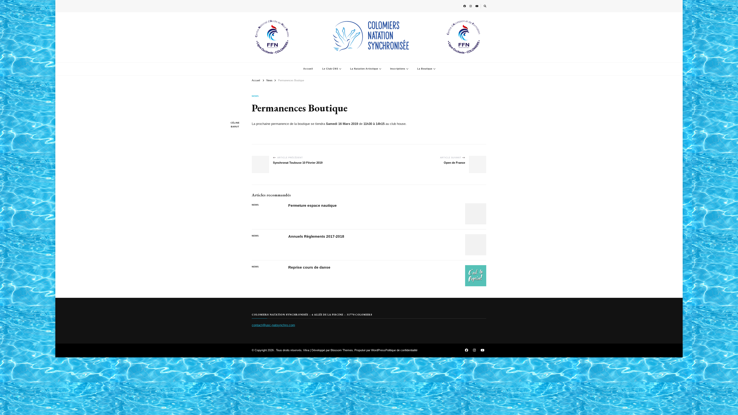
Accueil (308, 68)
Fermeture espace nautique (312, 205)
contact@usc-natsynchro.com (273, 325)
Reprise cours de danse (309, 267)
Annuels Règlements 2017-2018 (316, 236)
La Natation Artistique (364, 68)
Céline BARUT (235, 125)
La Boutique (424, 68)
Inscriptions (397, 68)
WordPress (378, 350)
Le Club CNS (330, 68)
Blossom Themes (342, 350)
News (255, 96)
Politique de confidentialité (401, 350)
